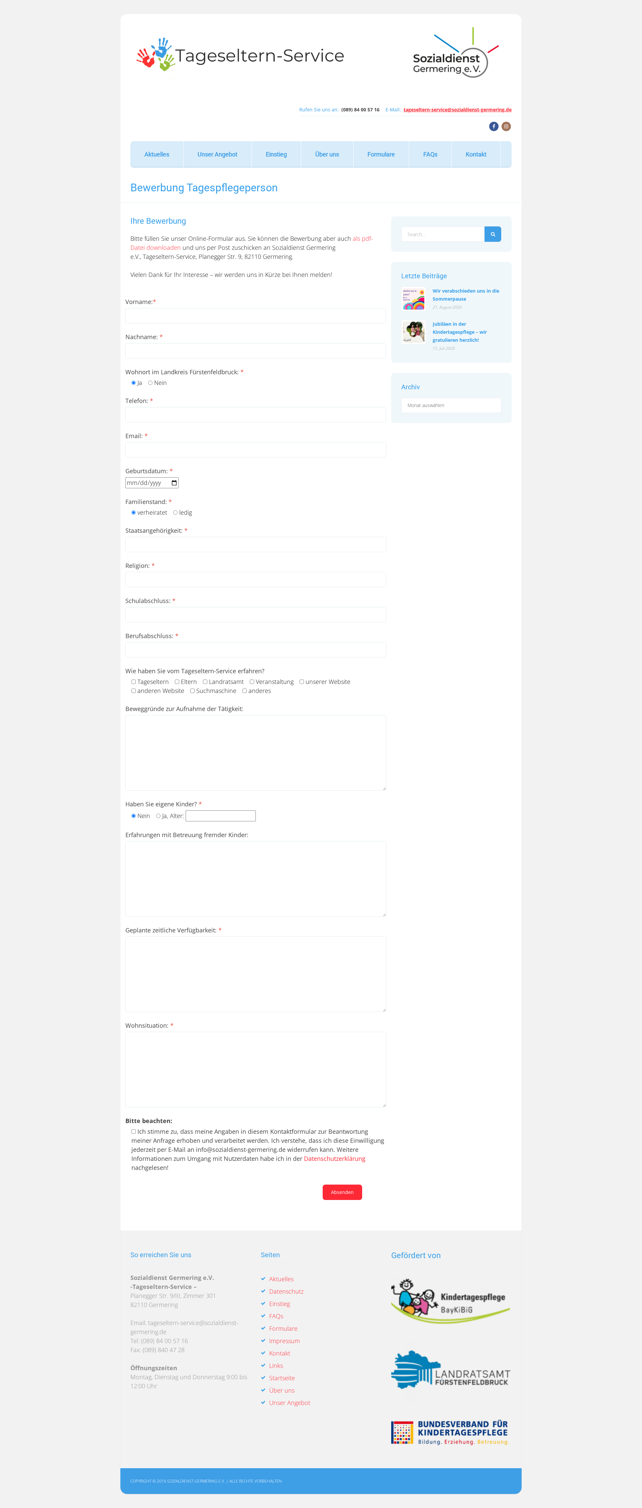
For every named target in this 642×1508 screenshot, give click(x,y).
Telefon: (139, 401)
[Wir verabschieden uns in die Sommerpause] (413, 299)
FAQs (430, 154)
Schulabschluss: (150, 601)
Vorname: (140, 302)
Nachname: (144, 337)
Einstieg (276, 154)
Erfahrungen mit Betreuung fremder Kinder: (186, 835)
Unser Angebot (217, 154)
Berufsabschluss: (152, 636)
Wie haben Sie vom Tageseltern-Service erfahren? (194, 671)
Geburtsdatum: (149, 471)
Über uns (327, 154)
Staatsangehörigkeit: (156, 530)
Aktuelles (156, 154)
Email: (136, 436)
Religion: (140, 566)
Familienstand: (148, 502)
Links (276, 1366)
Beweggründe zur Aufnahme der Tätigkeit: (184, 709)
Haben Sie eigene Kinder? (163, 804)
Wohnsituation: (149, 1025)
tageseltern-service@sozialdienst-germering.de (458, 109)
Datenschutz (286, 1291)
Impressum (284, 1341)
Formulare (381, 154)
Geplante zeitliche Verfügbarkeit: (173, 930)
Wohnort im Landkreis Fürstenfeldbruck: (184, 372)
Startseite (282, 1378)
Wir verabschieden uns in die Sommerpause (466, 294)
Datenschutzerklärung (334, 1158)
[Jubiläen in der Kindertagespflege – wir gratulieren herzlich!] (413, 332)
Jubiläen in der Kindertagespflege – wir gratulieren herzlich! (460, 331)
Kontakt (476, 154)
